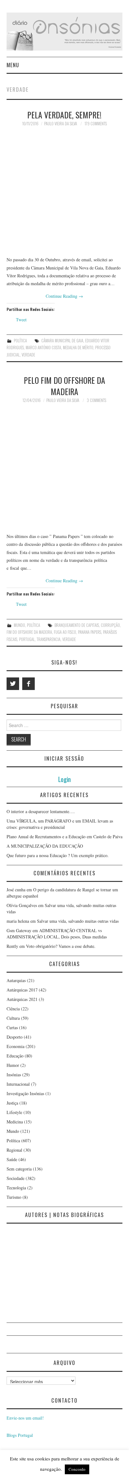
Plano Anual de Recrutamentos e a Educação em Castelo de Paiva (64, 837)
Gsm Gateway (19, 930)
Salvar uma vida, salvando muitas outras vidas (78, 921)
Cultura (13, 1018)
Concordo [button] (77, 1469)
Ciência (13, 1009)
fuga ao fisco (65, 632)
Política (20, 341)
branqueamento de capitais (76, 625)
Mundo (19, 625)
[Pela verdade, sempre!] (65, 191)
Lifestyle (14, 1112)
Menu (13, 65)
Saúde (12, 1159)
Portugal (27, 639)
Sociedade (15, 1178)
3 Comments (96, 400)
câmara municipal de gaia (62, 341)
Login (64, 779)
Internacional (18, 1084)
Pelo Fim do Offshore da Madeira (64, 385)
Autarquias (16, 980)
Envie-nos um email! (25, 1418)
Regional (14, 1150)
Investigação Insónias (25, 1093)
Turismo (14, 1197)
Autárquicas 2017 (22, 990)
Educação (15, 1056)
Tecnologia (16, 1188)
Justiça (12, 1103)
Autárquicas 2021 (22, 999)
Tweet (21, 320)
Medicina (15, 1122)
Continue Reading (64, 296)
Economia (15, 1046)
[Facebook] (28, 683)
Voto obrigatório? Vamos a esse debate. (60, 946)
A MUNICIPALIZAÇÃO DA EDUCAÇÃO (45, 846)
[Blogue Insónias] (65, 31)
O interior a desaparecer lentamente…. (41, 811)
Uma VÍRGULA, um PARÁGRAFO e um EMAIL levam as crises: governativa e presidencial (60, 824)
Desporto (15, 1037)
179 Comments (96, 124)
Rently (12, 946)
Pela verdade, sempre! (64, 115)
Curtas (12, 1027)
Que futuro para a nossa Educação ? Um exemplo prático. (58, 855)
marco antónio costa (43, 347)
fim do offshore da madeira (29, 632)
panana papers (89, 632)
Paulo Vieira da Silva (60, 124)
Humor (13, 1065)
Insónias (14, 1075)
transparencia (48, 639)
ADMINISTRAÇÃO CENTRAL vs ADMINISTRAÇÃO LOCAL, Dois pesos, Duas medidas (57, 933)
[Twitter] (13, 683)
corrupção (110, 625)
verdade (28, 355)
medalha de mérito (78, 347)
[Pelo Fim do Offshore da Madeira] (65, 468)
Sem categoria (19, 1169)
